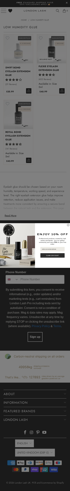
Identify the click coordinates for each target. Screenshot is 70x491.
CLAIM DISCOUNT (52, 255)
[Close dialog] (68, 225)
